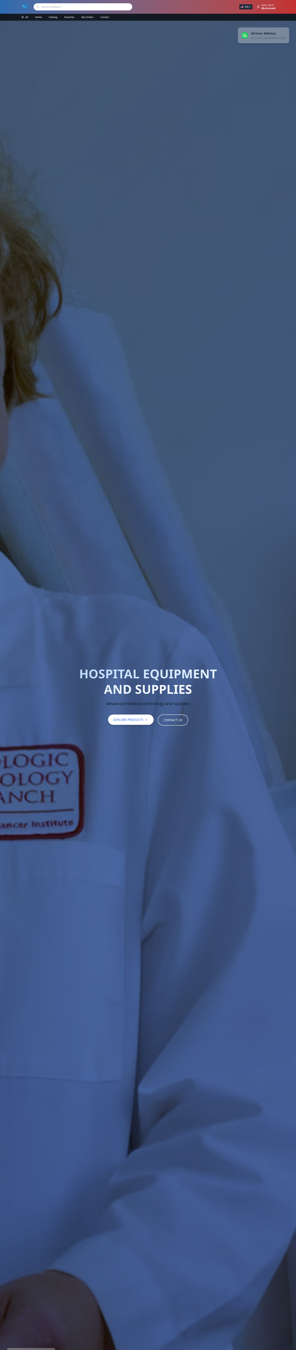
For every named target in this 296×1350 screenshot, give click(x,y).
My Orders (87, 17)
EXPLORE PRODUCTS (128, 720)
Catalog (53, 17)
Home (38, 17)
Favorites (69, 17)
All (26, 17)
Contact (104, 17)
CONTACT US (173, 720)
